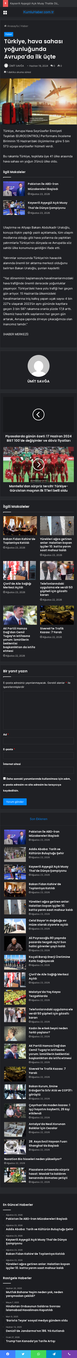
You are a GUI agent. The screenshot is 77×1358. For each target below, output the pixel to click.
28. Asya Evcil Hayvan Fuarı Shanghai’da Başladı (48, 1144)
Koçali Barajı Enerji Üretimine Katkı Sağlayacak (49, 959)
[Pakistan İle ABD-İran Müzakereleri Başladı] (14, 188)
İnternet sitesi (12, 764)
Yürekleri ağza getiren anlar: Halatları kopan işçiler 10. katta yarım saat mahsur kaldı (56, 544)
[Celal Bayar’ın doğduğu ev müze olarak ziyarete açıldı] (15, 926)
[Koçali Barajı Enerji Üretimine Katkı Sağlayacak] (15, 962)
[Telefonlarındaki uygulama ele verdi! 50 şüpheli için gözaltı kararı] (57, 570)
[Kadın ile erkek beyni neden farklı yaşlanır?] (15, 1033)
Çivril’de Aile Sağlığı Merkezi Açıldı (17, 585)
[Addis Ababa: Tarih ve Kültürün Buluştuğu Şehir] (15, 854)
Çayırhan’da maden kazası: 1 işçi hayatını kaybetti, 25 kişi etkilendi (49, 1109)
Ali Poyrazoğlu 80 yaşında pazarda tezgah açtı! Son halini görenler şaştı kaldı (47, 942)
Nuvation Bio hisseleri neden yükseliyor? (33, 1159)
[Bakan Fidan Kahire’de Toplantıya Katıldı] (20, 525)
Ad (6, 734)
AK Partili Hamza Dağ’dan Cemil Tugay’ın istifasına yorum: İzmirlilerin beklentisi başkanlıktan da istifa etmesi (19, 639)
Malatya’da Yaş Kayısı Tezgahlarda (45, 994)
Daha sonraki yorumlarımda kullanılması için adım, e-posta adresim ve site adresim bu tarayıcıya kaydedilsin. (37, 784)
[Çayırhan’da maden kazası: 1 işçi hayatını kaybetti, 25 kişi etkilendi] (15, 1110)
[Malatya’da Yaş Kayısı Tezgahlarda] (15, 997)
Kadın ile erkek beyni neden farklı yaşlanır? (48, 1030)
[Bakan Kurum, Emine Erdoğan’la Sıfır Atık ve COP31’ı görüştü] (15, 1091)
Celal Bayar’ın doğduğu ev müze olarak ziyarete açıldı (48, 923)
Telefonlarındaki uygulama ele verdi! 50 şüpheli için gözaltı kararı (56, 589)
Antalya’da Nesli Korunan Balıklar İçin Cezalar (47, 1126)
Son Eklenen (38, 819)
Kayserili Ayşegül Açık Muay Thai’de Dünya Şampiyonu (43, 3)
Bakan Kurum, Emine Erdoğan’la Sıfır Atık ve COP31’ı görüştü (50, 1090)
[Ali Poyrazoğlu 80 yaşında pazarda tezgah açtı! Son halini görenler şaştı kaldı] (15, 943)
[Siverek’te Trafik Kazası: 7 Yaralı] (57, 615)
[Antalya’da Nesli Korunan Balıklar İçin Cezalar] (15, 1129)
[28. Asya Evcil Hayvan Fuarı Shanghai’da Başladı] (15, 1147)
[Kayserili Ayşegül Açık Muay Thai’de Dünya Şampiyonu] (14, 207)
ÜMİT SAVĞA (16, 65)
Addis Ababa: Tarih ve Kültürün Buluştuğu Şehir (46, 851)
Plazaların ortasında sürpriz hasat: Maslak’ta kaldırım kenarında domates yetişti (49, 1174)
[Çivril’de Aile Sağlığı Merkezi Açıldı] (20, 570)
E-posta (9, 749)
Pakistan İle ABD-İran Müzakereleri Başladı (44, 834)
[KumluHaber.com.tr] (38, 12)
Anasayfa (13, 26)
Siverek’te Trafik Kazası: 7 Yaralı (52, 630)
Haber (24, 26)
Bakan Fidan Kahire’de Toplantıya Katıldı (19, 541)
